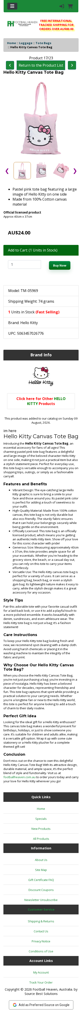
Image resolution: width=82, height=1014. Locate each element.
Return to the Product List (41, 65)
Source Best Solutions (41, 993)
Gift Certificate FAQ (41, 880)
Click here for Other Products (41, 401)
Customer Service (41, 909)
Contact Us (41, 931)
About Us (41, 860)
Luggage (25, 43)
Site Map (41, 870)
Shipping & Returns (41, 921)
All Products (41, 839)
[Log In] (62, 6)
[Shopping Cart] (70, 6)
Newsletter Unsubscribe (41, 900)
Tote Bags (43, 43)
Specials (41, 819)
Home (11, 43)
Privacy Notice (41, 941)
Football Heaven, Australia (52, 989)
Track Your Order (41, 982)
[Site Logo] (22, 24)
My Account (41, 972)
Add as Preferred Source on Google (44, 1005)
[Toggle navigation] (12, 6)
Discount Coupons (41, 890)
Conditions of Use (41, 951)
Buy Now (59, 265)
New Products (41, 829)
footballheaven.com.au (19, 777)
